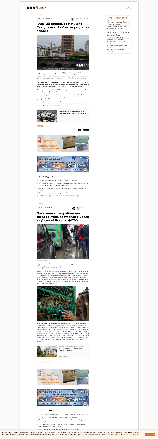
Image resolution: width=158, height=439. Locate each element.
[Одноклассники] (81, 130)
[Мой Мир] (86, 130)
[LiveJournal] (88, 130)
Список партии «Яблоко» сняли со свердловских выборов (118, 46)
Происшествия (41, 362)
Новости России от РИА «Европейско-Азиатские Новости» (32, 8)
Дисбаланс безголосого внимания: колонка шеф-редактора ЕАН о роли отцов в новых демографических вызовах (63, 184)
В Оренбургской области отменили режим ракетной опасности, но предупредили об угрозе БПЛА (62, 425)
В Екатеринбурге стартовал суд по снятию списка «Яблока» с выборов (63, 414)
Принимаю (150, 434)
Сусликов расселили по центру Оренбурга (117, 50)
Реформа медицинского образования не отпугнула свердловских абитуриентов (116, 41)
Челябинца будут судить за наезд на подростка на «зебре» (59, 196)
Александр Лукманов (81, 18)
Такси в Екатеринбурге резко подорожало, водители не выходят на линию (62, 189)
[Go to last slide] (39, 303)
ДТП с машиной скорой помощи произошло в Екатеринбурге (60, 429)
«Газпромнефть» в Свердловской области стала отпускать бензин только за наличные (118, 22)
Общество (40, 126)
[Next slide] (86, 303)
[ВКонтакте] (79, 130)
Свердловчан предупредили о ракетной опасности (56, 193)
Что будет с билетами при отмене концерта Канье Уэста (58, 180)
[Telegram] (84, 130)
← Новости (40, 14)
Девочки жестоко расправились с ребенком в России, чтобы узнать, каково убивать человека (62, 421)
